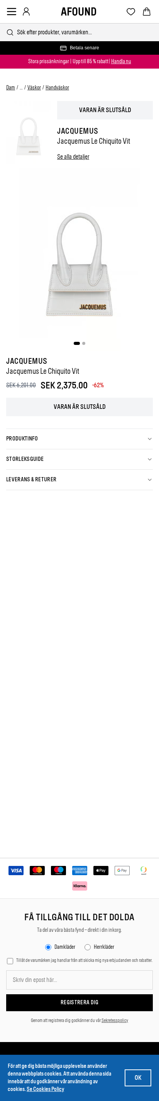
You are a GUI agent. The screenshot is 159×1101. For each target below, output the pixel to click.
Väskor (34, 87)
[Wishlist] (131, 12)
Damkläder (64, 947)
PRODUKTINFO (22, 438)
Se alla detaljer (73, 156)
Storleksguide (25, 459)
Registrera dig (79, 1002)
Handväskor (57, 87)
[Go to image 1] (77, 343)
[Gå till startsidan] (78, 11)
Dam (10, 87)
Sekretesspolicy (114, 1020)
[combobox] (79, 32)
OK (138, 1077)
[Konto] (26, 11)
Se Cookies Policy (45, 1089)
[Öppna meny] (12, 11)
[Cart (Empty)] (146, 11)
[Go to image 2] (83, 343)
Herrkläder (104, 947)
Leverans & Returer (31, 479)
